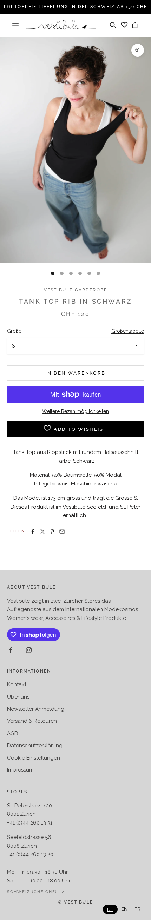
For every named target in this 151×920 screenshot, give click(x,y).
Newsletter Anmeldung (35, 709)
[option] (124, 909)
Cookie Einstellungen (33, 758)
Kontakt (16, 684)
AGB (12, 733)
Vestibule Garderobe (75, 289)
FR (137, 909)
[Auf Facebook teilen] (32, 531)
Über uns (18, 697)
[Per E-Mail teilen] (62, 531)
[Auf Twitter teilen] (42, 531)
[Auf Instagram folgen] (28, 650)
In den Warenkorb (75, 373)
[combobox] (110, 909)
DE (110, 909)
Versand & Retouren (32, 721)
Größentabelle (127, 331)
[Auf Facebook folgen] (10, 650)
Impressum (20, 770)
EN (124, 909)
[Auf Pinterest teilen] (52, 531)
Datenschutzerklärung (35, 745)
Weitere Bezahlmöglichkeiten (75, 411)
